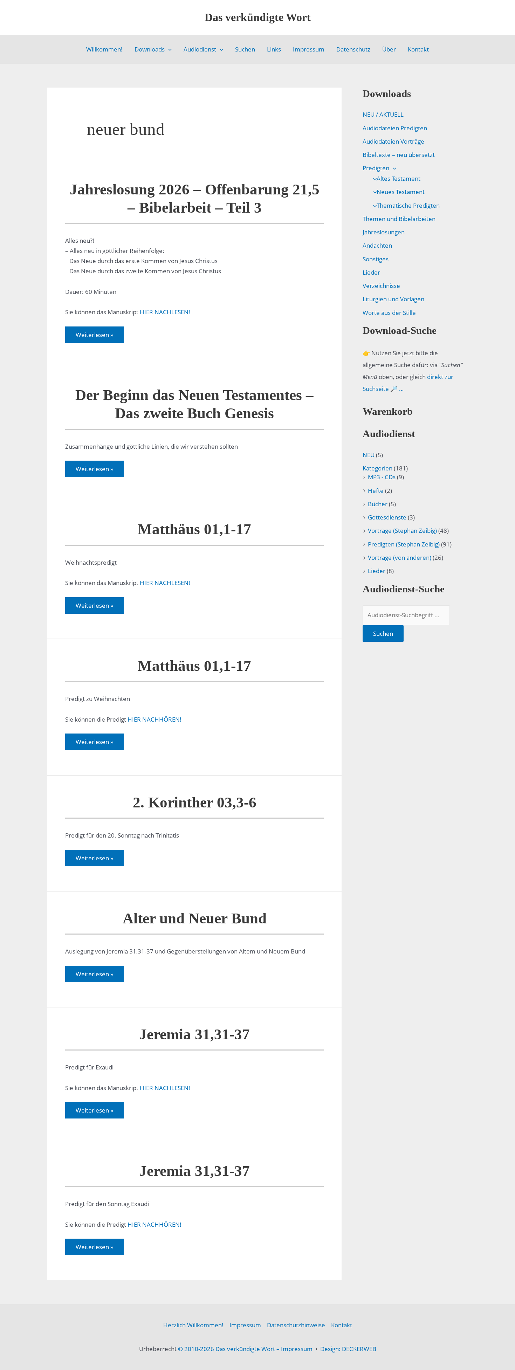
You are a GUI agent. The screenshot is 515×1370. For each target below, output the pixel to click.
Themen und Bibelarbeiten (399, 219)
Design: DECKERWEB (348, 1349)
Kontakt (418, 49)
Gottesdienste (387, 517)
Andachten (377, 245)
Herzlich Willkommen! (193, 1325)
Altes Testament (398, 178)
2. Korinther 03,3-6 (194, 802)
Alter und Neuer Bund (195, 918)
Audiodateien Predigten (395, 128)
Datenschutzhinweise (296, 1325)
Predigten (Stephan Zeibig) (404, 544)
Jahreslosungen (384, 232)
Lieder (371, 272)
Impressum (308, 49)
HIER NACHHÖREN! (154, 719)
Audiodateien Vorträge (393, 141)
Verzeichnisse (381, 286)
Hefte (376, 491)
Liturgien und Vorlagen (393, 299)
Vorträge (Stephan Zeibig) (402, 530)
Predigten (376, 168)
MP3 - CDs (382, 477)
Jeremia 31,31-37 (194, 1034)
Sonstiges (376, 259)
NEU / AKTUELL (383, 114)
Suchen (245, 49)
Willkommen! (104, 49)
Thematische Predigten (408, 205)
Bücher (377, 504)
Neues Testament (401, 192)
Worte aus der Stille (389, 313)
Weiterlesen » (94, 336)
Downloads (150, 49)
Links (274, 49)
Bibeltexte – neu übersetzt (399, 155)
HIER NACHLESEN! (165, 312)
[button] (168, 49)
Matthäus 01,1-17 (194, 529)
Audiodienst (200, 49)
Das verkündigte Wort (258, 17)
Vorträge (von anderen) (399, 557)
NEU (369, 455)
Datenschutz (353, 49)
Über (389, 49)
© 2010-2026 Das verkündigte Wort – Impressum (245, 1349)
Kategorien (377, 468)
